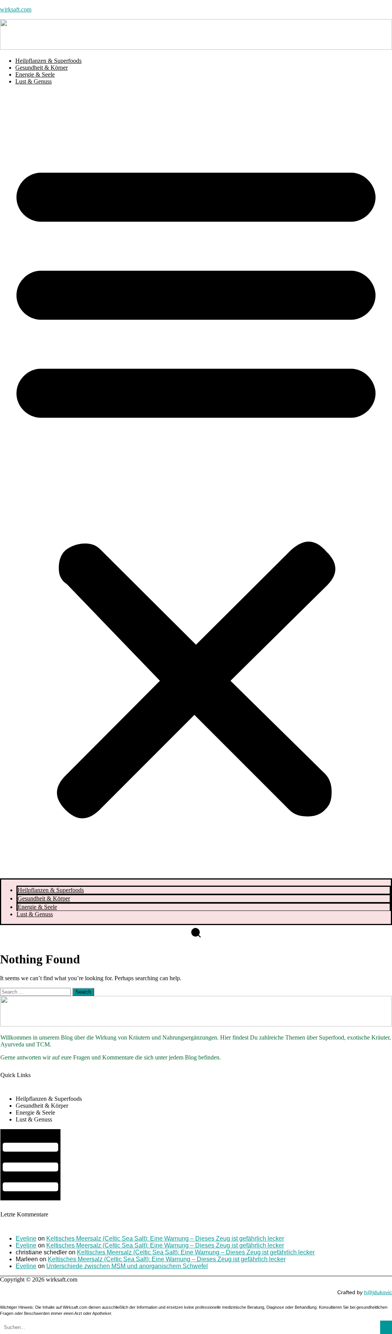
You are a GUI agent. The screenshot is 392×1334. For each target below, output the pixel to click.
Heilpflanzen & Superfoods (48, 60)
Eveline (26, 1238)
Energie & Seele (35, 74)
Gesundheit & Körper (41, 67)
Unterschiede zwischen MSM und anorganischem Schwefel (127, 1266)
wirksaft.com (15, 9)
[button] (196, 484)
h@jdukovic (378, 1292)
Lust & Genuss (33, 81)
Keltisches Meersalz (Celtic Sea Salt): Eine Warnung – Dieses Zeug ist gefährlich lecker (165, 1238)
